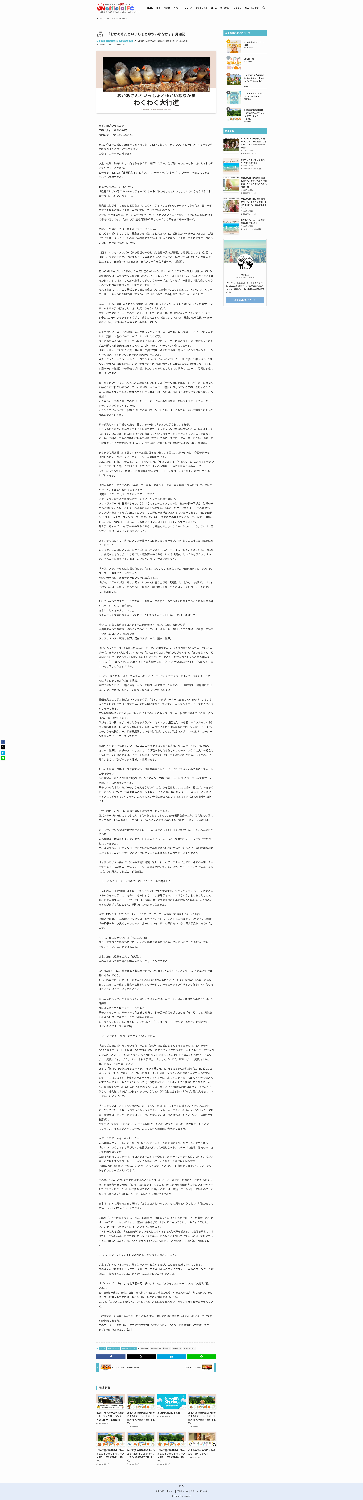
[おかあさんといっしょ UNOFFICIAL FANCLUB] (115, 6)
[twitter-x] (180, 1486)
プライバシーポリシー (165, 1491)
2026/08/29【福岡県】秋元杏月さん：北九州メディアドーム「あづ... (254, 79)
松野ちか (161, 41)
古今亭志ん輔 (150, 41)
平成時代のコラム (126, 41)
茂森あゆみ (170, 41)
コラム (102, 41)
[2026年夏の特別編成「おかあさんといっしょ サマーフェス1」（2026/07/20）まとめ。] (234, 114)
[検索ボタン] (263, 8)
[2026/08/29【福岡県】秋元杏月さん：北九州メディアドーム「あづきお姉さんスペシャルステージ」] (234, 80)
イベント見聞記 (112, 41)
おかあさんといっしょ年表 (254, 43)
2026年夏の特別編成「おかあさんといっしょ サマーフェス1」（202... (254, 114)
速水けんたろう (181, 41)
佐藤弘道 (140, 41)
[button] (110, 1356)
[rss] (183, 1486)
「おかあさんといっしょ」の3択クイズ (254, 95)
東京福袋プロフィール (245, 300)
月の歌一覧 (249, 59)
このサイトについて (199, 1491)
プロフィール (182, 1491)
